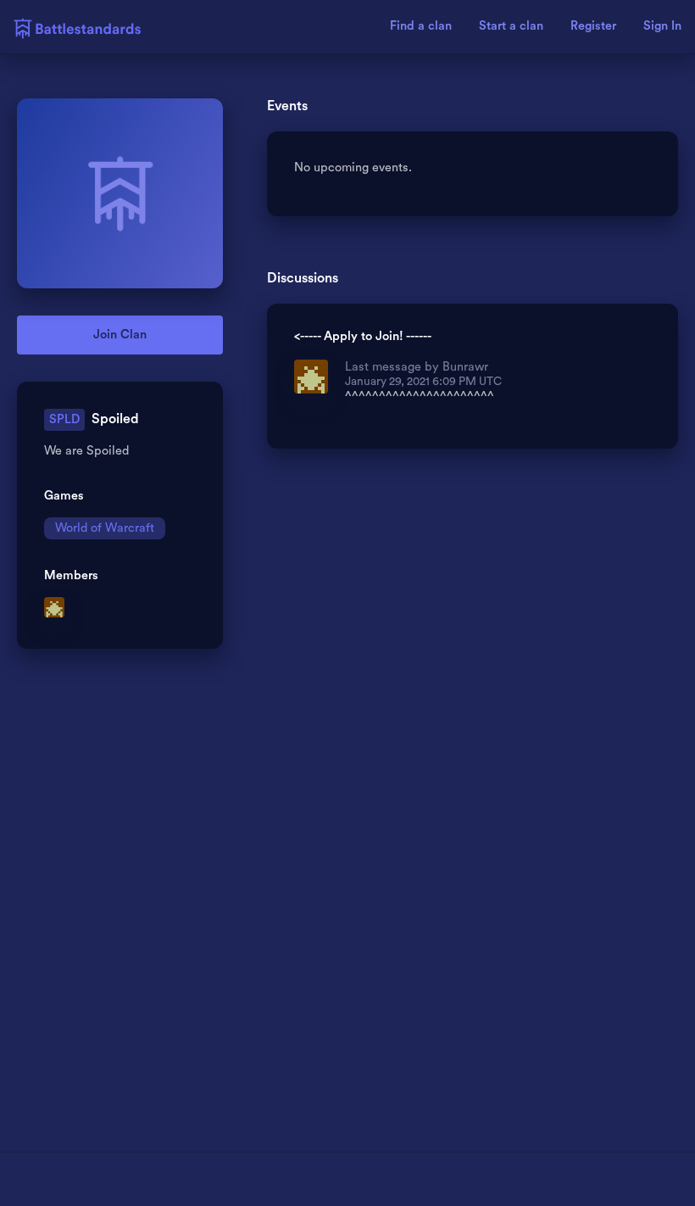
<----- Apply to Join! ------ (362, 337)
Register (593, 26)
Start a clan (511, 26)
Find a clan (421, 26)
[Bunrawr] (55, 609)
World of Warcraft (104, 528)
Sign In (662, 26)
